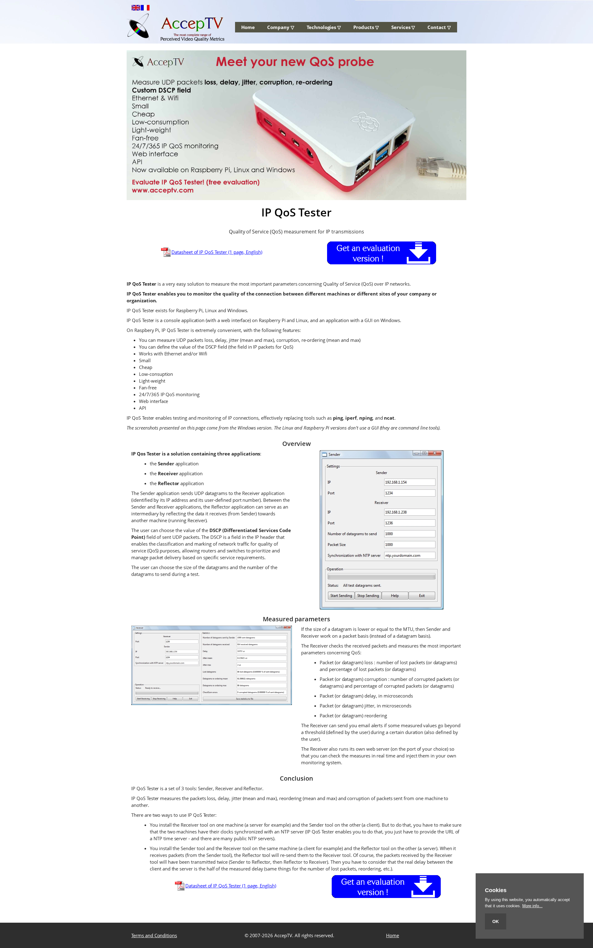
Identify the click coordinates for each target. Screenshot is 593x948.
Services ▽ (403, 27)
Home (248, 27)
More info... (532, 906)
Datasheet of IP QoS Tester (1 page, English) (216, 252)
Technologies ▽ (324, 27)
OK (495, 921)
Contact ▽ (439, 27)
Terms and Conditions (154, 935)
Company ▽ (280, 27)
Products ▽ (366, 27)
